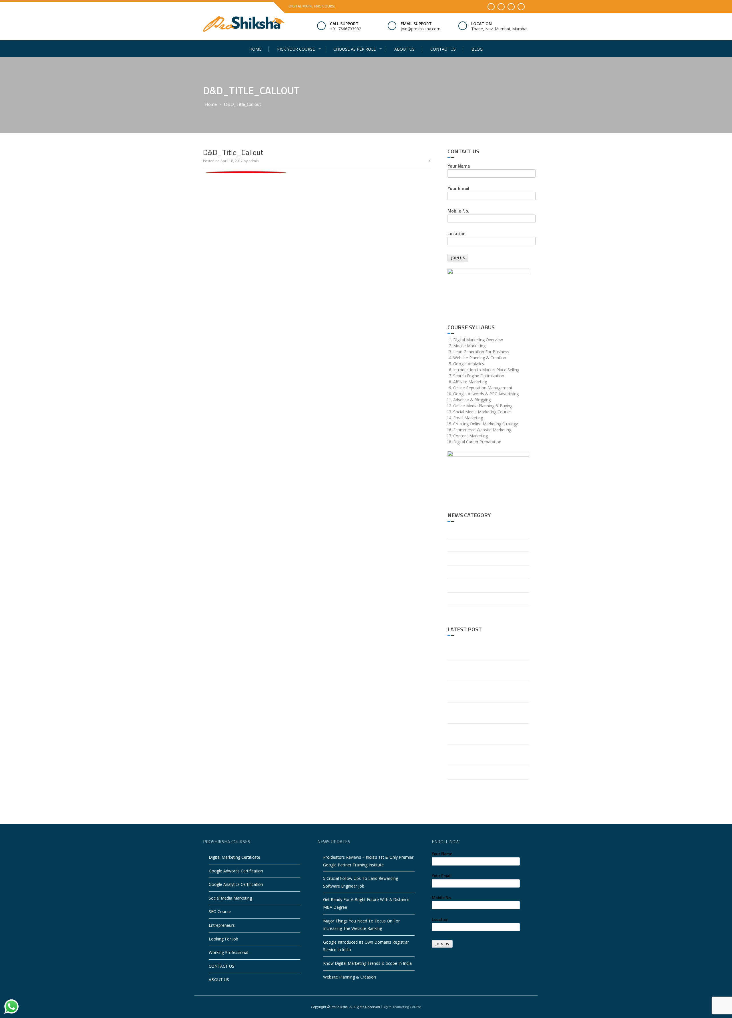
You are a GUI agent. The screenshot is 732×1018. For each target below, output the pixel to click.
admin (253, 160)
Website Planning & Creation (473, 772)
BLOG (477, 49)
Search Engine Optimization (472, 585)
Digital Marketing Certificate (234, 857)
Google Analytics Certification (236, 884)
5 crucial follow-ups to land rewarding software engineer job (484, 670)
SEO (451, 599)
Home (255, 49)
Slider (452, 613)
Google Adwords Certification (236, 871)
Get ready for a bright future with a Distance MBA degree (481, 691)
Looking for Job (223, 939)
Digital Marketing (463, 558)
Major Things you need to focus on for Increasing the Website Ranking (485, 712)
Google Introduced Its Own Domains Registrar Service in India (481, 734)
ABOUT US (404, 49)
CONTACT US (443, 49)
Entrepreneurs (222, 925)
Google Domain (462, 572)
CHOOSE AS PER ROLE (354, 49)
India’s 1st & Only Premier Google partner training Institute (486, 790)
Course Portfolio (462, 544)
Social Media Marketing (230, 898)
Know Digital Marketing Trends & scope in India (486, 755)
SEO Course (220, 911)
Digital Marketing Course (402, 1007)
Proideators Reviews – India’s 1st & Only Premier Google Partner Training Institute (485, 649)
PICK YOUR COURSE (296, 49)
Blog (451, 531)
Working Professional (228, 952)
